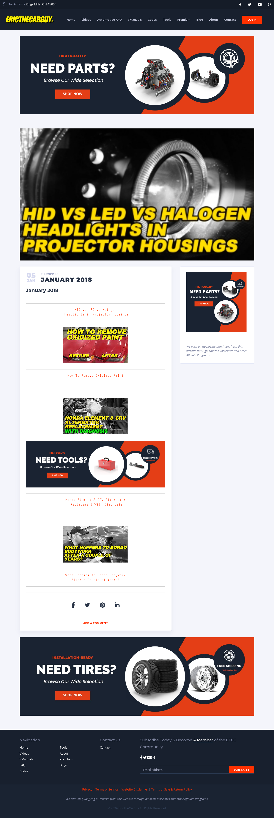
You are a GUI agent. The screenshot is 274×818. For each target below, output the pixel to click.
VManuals (26, 759)
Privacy (87, 789)
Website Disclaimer (135, 789)
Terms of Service (106, 789)
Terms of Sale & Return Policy (171, 789)
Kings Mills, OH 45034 (41, 4)
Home (24, 747)
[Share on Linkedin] (117, 605)
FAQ (22, 765)
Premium (66, 759)
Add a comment (95, 623)
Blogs (63, 765)
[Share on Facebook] (73, 605)
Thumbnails (49, 274)
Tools (63, 747)
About (64, 753)
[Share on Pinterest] (102, 605)
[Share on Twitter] (87, 605)
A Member (203, 740)
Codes (24, 771)
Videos (24, 753)
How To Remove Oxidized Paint (95, 375)
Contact (105, 747)
